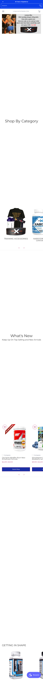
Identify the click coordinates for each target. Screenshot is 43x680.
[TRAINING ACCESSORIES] (16, 222)
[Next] (24, 248)
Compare (7, 455)
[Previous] (19, 248)
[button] (39, 11)
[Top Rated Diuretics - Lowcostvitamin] (16, 665)
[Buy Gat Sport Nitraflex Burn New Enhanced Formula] (16, 438)
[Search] (40, 6)
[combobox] (20, 6)
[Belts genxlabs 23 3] (21, 24)
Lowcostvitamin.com (21, 11)
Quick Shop (16, 469)
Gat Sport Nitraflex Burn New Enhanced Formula (13, 458)
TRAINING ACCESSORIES (16, 239)
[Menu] (3, 11)
